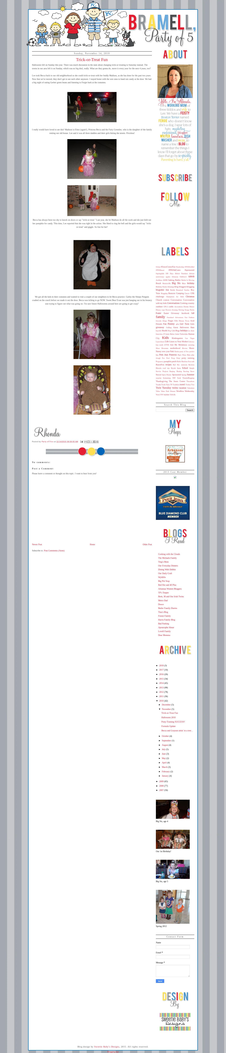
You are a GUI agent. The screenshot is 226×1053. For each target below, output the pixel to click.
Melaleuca (182, 345)
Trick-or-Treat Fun (169, 713)
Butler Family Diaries (167, 608)
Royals (173, 368)
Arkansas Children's (179, 277)
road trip (166, 368)
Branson (171, 293)
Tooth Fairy (165, 385)
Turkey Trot (190, 385)
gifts (177, 324)
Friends (159, 324)
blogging (190, 287)
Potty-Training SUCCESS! (173, 721)
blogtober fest (162, 290)
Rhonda (158, 368)
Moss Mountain (162, 348)
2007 (161, 790)
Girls (192, 324)
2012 (161, 692)
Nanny (158, 351)
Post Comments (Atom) (54, 550)
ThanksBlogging (188, 378)
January (165, 776)
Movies (184, 348)
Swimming (167, 378)
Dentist (186, 307)
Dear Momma (164, 635)
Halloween (184, 327)
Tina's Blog (163, 612)
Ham (192, 327)
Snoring (186, 371)
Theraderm (190, 381)
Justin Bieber (170, 334)
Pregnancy (159, 361)
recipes (168, 364)
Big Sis (176, 283)
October (165, 736)
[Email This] (85, 441)
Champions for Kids (175, 297)
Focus (187, 321)
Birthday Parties (161, 287)
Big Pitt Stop (164, 581)
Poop (173, 358)
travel (182, 384)
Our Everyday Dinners (168, 565)
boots (172, 290)
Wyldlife (162, 577)
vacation (182, 388)
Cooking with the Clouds (169, 554)
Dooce (161, 604)
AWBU (165, 280)
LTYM (166, 345)
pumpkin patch (170, 361)
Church (159, 300)
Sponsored (176, 375)
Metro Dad (163, 600)
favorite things (161, 321)
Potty (178, 358)
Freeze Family (164, 616)
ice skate (191, 331)
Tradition (176, 385)
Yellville (173, 395)
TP (171, 385)
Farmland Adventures (175, 317)
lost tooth (159, 345)
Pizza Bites (186, 355)
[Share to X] (91, 441)
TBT (174, 378)
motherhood (175, 348)
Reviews (191, 365)
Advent (191, 273)
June (164, 754)
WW (161, 395)
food (192, 321)
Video (158, 391)
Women (172, 391)
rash (192, 361)
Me (175, 345)
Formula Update (168, 726)
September (167, 740)
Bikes (184, 283)
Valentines (190, 388)
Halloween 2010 (168, 717)
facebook (185, 313)
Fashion (191, 317)
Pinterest (173, 354)
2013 (161, 687)
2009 (161, 781)
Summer (190, 374)
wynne (166, 395)
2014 (161, 683)
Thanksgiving (162, 381)
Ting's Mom (163, 562)
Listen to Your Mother (178, 342)
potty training (188, 358)
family (160, 317)
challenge (160, 297)
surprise (158, 378)
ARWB (191, 276)
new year (166, 351)
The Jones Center (177, 381)
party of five (184, 351)
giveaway (160, 327)
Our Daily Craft (165, 573)
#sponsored (189, 270)
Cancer (187, 293)
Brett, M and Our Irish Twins (171, 596)
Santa (179, 368)
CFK (192, 293)
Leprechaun (160, 342)
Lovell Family (164, 631)
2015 (161, 679)
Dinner (191, 307)
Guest (175, 327)
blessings (171, 287)
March (165, 767)
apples (168, 277)
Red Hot (176, 365)
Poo (163, 358)
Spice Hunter (166, 375)
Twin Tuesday (163, 387)
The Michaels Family (167, 558)
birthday (190, 283)
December (166, 704)
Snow (192, 371)
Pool (168, 358)
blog (176, 287)
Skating (179, 371)
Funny (171, 323)
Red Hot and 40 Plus (167, 585)
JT (164, 334)
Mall (171, 345)
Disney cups (160, 310)
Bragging (164, 293)
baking (171, 280)
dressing (175, 310)
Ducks (192, 310)
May (164, 758)
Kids (165, 338)
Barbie (178, 280)
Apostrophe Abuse (166, 627)
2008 (161, 786)
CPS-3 (166, 307)
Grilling (169, 327)
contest (166, 300)
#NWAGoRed (189, 267)
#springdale (160, 273)
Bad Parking (163, 623)
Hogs (177, 331)
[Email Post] (81, 442)
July (164, 749)
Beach (158, 283)
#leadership (180, 267)
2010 (161, 701)
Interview (159, 334)
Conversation (176, 300)
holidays (184, 330)
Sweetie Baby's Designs (106, 1047)
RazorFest (160, 365)
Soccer (158, 375)
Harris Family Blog (166, 619)
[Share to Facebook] (94, 441)
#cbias (158, 267)
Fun (165, 324)
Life (167, 341)
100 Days (169, 273)
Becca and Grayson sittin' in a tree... (177, 730)
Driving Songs (183, 310)
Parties (176, 351)
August (165, 745)
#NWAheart (160, 270)
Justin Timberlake (181, 334)
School (185, 368)
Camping (180, 293)
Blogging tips (113, 1052)
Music (191, 348)
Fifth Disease (179, 321)
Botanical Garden (182, 290)
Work (158, 395)
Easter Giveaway (171, 313)
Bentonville (167, 283)
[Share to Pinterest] (97, 441)
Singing (172, 371)
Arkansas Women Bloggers (170, 589)
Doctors (168, 310)
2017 (161, 670)
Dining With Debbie (167, 569)
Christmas (190, 296)
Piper (179, 355)
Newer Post (37, 544)
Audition (159, 280)
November (167, 709)
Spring (184, 375)
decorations (178, 307)
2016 (161, 674)
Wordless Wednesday (185, 391)
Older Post (147, 544)
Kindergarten (177, 338)
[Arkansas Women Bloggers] (175, 461)
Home (92, 544)
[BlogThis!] (88, 441)
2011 (161, 696)
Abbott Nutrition (181, 273)
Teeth (179, 378)
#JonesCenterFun (168, 267)
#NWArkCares (174, 270)
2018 (161, 665)
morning (191, 345)
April (164, 762)
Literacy (191, 342)
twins (175, 387)
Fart (186, 317)
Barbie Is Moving (187, 280)
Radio (179, 361)
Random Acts (186, 361)
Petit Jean (163, 354)
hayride (158, 331)
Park (172, 351)
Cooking (183, 303)
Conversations (173, 303)
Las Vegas (189, 338)
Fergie (170, 321)
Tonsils (158, 385)
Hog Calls (171, 331)
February (166, 771)
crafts (171, 307)
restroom (184, 365)
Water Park (165, 391)
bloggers (182, 287)
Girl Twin (184, 324)
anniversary (160, 277)
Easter (158, 313)
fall (192, 313)
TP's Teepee (163, 592)
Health (164, 331)
